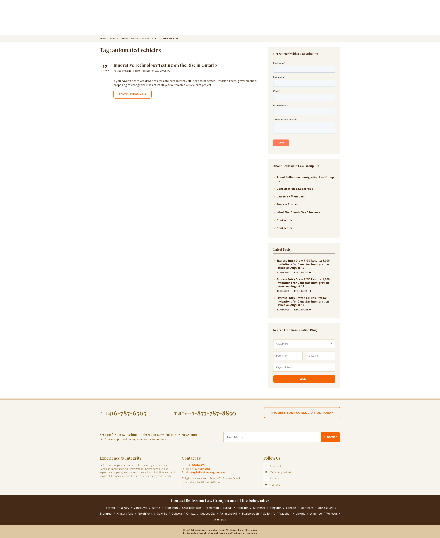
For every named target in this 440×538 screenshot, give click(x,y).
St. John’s (269, 513)
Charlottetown (191, 508)
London (291, 508)
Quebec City (207, 513)
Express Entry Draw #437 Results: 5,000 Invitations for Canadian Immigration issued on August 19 (303, 264)
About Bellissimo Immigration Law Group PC (305, 179)
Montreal (106, 513)
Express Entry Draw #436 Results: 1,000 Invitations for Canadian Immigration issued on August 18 (303, 283)
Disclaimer (251, 530)
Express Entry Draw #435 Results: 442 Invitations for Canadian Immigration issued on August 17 (303, 301)
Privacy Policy (237, 530)
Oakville (162, 513)
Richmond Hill (228, 513)
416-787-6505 (127, 413)
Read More (301, 272)
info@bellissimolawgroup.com (207, 472)
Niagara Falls (125, 513)
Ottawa (191, 513)
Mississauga (325, 508)
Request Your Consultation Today (302, 413)
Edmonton (212, 508)
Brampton (171, 508)
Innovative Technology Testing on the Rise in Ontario (165, 65)
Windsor (331, 513)
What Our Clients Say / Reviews (298, 212)
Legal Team (133, 70)
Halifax (227, 508)
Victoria (300, 513)
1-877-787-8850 (214, 413)
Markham (306, 508)
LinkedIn (274, 478)
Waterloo (316, 513)
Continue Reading (131, 94)
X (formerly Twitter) (280, 472)
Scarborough (250, 513)
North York (145, 513)
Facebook (275, 466)
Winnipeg (220, 519)
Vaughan (285, 513)
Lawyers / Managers (291, 196)
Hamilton (243, 508)
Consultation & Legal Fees (295, 189)
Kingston (276, 508)
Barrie (156, 508)
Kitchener (259, 508)
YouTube (275, 484)
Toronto (109, 508)
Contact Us (284, 220)
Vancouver (140, 508)
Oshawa (177, 513)
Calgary (124, 508)
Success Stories (287, 204)
